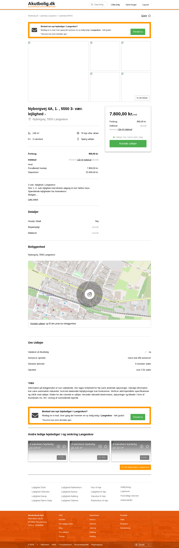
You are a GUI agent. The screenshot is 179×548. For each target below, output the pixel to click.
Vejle (122, 519)
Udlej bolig (115, 5)
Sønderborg (125, 528)
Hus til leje (96, 487)
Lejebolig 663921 (66, 16)
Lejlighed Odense (69, 500)
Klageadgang (96, 545)
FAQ (61, 515)
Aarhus (92, 519)
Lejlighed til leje (98, 492)
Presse (62, 536)
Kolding (93, 536)
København (94, 515)
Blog (61, 528)
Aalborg (93, 528)
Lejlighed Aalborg (69, 496)
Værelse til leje (98, 496)
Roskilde (123, 515)
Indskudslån (126, 500)
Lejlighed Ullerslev (41, 492)
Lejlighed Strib (39, 487)
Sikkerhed (45, 545)
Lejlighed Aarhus (69, 492)
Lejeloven (125, 491)
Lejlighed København (71, 487)
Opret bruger (131, 5)
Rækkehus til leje (99, 500)
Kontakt (62, 519)
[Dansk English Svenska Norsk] (142, 544)
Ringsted (124, 524)
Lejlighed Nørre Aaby (42, 500)
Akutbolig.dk (41, 3)
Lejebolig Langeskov (48, 16)
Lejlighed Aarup (39, 496)
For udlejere (64, 532)
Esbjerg (93, 532)
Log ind (145, 5)
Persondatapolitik (81, 545)
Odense (93, 524)
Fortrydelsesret (65, 545)
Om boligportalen (66, 524)
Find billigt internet (130, 496)
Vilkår (54, 545)
